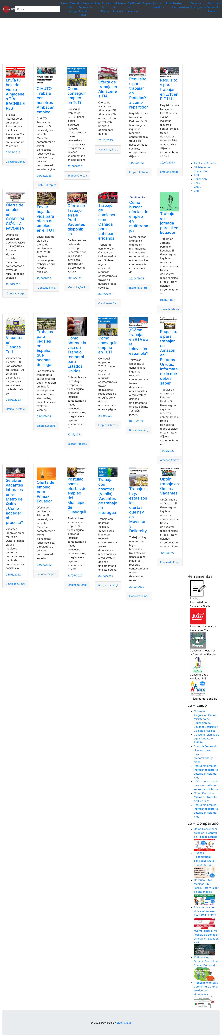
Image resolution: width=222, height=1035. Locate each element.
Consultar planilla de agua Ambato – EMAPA (206, 738)
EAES (197, 182)
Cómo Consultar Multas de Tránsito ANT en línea (205, 797)
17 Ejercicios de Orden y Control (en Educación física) (206, 961)
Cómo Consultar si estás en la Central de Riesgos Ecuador (206, 832)
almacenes (117, 149)
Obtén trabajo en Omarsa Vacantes (169, 486)
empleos (147, 596)
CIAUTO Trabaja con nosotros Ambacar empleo (45, 100)
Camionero (105, 303)
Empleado (12, 583)
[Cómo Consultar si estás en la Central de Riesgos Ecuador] (204, 844)
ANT (196, 175)
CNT (196, 190)
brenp (11, 9)
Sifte (168, 3)
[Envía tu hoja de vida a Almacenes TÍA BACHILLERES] (204, 922)
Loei (97, 3)
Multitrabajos (146, 287)
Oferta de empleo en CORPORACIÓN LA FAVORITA (15, 217)
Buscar (133, 287)
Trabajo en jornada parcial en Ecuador (169, 223)
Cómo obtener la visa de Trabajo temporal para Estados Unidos (76, 354)
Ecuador (42, 574)
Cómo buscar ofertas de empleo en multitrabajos (138, 216)
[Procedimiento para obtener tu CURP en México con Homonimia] (204, 1001)
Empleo (147, 3)
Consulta (11, 161)
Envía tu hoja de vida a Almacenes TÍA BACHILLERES (15, 94)
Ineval (64, 3)
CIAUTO (42, 185)
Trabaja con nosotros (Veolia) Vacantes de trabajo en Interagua (107, 496)
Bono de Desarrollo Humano (213, 7)
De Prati (85, 287)
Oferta (10, 409)
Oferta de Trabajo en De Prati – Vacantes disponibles (76, 219)
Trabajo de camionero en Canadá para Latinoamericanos (107, 222)
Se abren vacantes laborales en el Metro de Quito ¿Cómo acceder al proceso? (14, 501)
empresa (53, 574)
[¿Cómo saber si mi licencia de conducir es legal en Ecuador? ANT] (204, 949)
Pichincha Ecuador (205, 163)
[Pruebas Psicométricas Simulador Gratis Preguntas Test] (204, 872)
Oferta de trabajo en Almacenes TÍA (107, 89)
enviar (53, 287)
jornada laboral (169, 309)
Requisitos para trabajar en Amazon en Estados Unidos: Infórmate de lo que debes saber (169, 357)
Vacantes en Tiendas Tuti (14, 344)
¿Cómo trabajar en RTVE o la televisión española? (138, 342)
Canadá (117, 303)
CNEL (197, 186)
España (51, 425)
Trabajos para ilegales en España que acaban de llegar (45, 348)
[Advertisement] (97, 41)
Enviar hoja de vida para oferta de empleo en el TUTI (46, 218)
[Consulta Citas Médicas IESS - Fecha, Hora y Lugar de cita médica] (204, 899)
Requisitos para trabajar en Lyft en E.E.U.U (169, 89)
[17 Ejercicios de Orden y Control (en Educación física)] (204, 973)
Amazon (165, 460)
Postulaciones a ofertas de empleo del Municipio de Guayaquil (76, 495)
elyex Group (124, 1022)
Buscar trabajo (76, 443)
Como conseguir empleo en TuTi (76, 95)
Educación (200, 179)
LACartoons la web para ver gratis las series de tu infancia (206, 785)
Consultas (135, 596)
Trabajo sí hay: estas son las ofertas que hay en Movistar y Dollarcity (138, 509)
